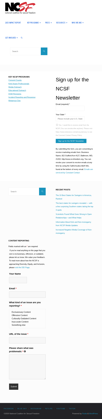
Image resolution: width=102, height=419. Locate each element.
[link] (21, 37)
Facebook (9, 409)
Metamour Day (14, 101)
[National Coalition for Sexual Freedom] (20, 7)
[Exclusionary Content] (27, 312)
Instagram (35, 409)
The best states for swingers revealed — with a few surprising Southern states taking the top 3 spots (74, 206)
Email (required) (63, 104)
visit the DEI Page (22, 267)
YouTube (60, 409)
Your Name (15, 274)
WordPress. (93, 414)
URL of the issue (18, 334)
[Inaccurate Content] (27, 321)
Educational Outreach (17, 90)
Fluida (84, 414)
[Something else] (27, 325)
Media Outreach (15, 87)
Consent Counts (15, 80)
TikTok (72, 409)
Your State (60, 114)
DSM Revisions (14, 94)
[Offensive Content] (27, 315)
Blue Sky (22, 409)
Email (13, 288)
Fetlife (49, 409)
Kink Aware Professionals (18, 84)
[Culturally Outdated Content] (27, 318)
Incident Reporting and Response (21, 97)
